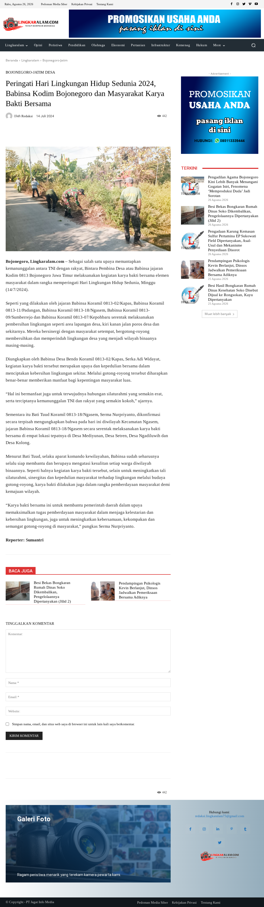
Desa (50, 72)
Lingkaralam (30, 60)
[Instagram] (238, 4)
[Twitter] (244, 4)
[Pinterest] (232, 829)
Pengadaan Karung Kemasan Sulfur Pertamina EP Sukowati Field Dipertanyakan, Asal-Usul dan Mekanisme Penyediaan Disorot (232, 240)
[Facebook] (231, 4)
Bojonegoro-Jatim (55, 60)
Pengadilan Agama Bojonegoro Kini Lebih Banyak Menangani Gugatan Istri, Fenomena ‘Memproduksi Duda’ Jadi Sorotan (233, 186)
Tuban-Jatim (190, 193)
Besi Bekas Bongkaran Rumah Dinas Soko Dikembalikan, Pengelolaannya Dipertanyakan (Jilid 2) (53, 592)
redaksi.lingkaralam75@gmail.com (219, 816)
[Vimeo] (250, 4)
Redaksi (27, 116)
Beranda (12, 60)
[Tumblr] (245, 829)
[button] (253, 45)
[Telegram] (80, 134)
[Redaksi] (10, 116)
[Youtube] (256, 4)
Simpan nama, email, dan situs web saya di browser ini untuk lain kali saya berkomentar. (73, 724)
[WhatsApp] (68, 134)
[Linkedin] (218, 829)
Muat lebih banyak (218, 314)
